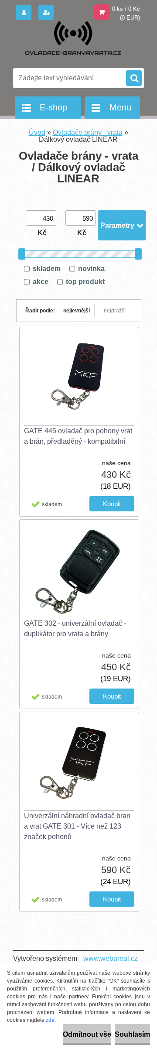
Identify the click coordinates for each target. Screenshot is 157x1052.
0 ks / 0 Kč (126, 9)
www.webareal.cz (110, 958)
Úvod (37, 132)
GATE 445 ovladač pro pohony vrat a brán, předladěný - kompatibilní (78, 436)
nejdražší (115, 311)
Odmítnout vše (87, 1034)
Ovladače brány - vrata (88, 132)
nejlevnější (76, 311)
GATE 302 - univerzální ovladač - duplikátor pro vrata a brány (75, 628)
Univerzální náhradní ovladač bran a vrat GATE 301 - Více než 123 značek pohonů (77, 826)
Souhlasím (132, 1034)
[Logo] (73, 43)
